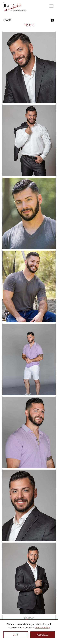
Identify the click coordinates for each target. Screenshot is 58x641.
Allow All (42, 634)
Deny (15, 634)
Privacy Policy (42, 627)
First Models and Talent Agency (14, 7)
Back (7, 20)
